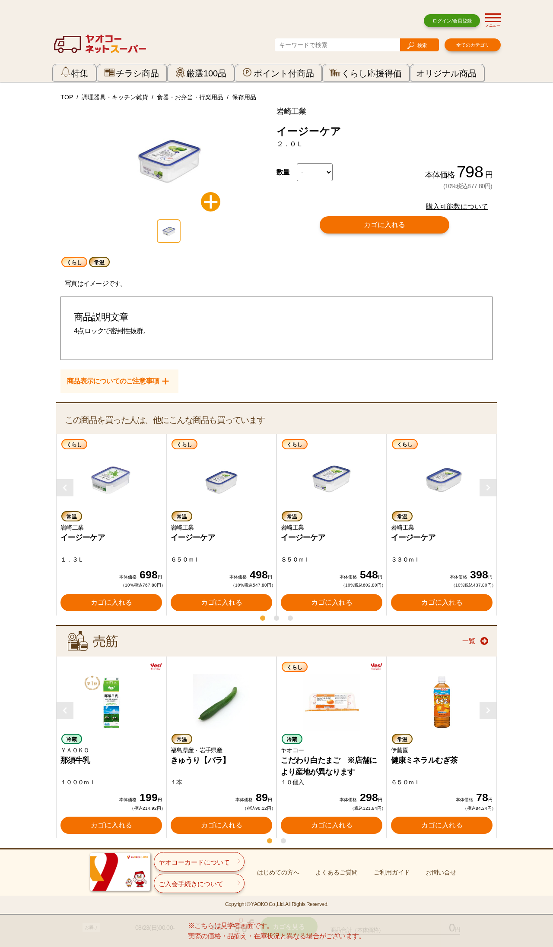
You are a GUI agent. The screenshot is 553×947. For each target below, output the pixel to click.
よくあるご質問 (336, 872)
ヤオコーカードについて (194, 862)
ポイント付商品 (284, 73)
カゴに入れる (384, 224)
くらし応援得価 (371, 73)
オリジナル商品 (446, 73)
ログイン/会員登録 (452, 20)
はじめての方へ (278, 872)
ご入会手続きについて (191, 883)
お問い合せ (441, 872)
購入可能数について (457, 206)
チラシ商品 (137, 73)
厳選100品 (206, 73)
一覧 (468, 640)
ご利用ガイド (392, 872)
